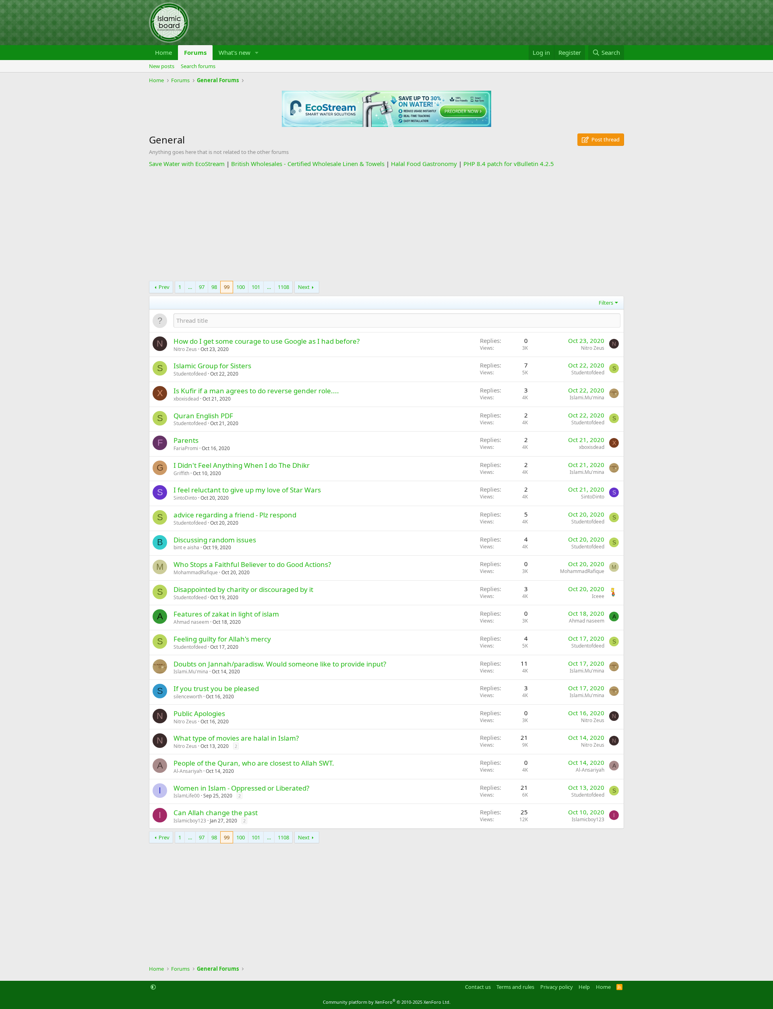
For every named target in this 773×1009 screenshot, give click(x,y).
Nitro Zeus (185, 349)
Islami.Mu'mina (587, 397)
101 (256, 287)
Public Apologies (199, 713)
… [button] (190, 287)
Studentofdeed (190, 373)
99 (226, 287)
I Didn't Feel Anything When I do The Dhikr (242, 465)
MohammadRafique (196, 572)
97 (202, 287)
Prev (164, 287)
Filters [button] (606, 302)
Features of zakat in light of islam (226, 614)
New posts (161, 66)
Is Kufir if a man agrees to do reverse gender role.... (256, 390)
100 (240, 287)
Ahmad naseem (191, 622)
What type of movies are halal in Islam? (236, 738)
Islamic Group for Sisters (212, 365)
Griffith (181, 473)
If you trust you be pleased (216, 688)
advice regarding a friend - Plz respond (235, 514)
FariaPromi (186, 448)
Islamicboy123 (190, 820)
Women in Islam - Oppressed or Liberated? (241, 788)
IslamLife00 (187, 795)
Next (304, 287)
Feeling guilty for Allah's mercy (222, 639)
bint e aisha (186, 547)
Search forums (198, 66)
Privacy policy (556, 986)
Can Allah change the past (216, 812)
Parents (186, 440)
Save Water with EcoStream (187, 164)
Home (163, 52)
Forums (195, 52)
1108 (283, 287)
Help (584, 986)
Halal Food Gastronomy (424, 164)
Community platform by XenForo (387, 1002)
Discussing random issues (215, 539)
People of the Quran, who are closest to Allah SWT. (254, 763)
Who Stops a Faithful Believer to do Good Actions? (252, 564)
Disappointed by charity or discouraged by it (243, 589)
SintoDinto (185, 497)
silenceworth (188, 696)
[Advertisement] (386, 224)
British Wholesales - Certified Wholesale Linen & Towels (307, 164)
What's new (234, 52)
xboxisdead (186, 398)
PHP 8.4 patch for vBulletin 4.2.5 (508, 164)
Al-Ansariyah (188, 771)
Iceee (598, 596)
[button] (256, 52)
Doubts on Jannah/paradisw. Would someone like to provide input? (280, 664)
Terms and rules (515, 986)
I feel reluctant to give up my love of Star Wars (247, 489)
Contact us (478, 986)
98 (214, 287)
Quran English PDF (203, 415)
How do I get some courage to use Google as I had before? (267, 341)
